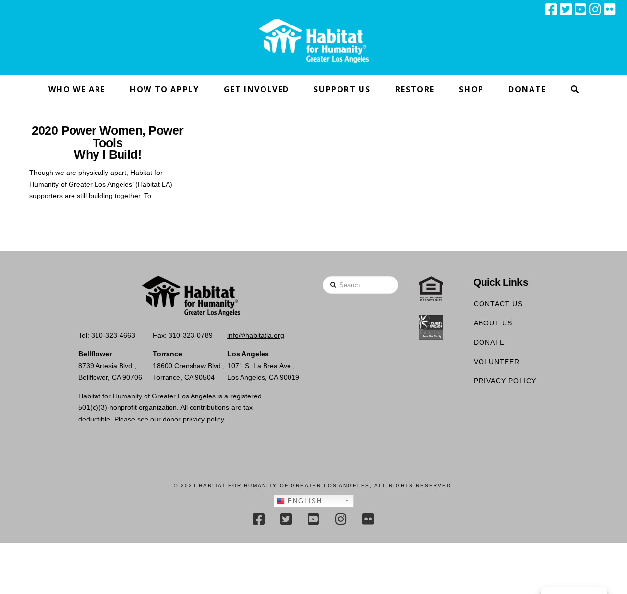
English (303, 501)
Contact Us (498, 304)
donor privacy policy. (194, 419)
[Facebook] (551, 9)
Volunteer (497, 362)
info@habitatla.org (255, 335)
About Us (493, 323)
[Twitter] (566, 9)
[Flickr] (610, 9)
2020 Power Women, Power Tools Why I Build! (108, 142)
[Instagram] (595, 9)
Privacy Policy (505, 381)
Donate (489, 342)
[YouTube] (580, 9)
